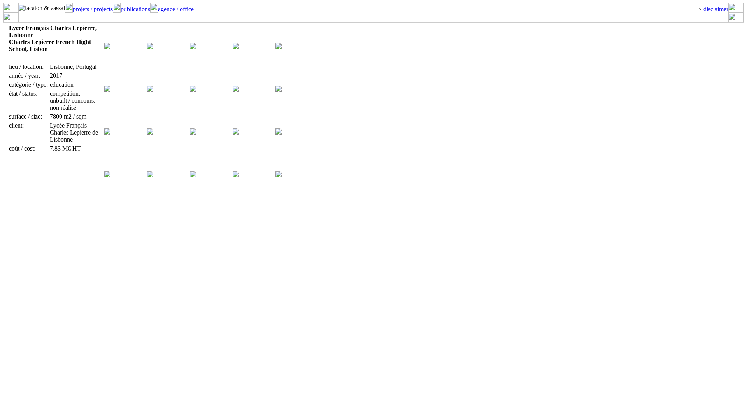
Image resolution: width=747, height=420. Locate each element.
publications (135, 9)
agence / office (176, 9)
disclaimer (715, 9)
